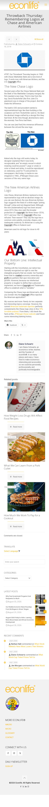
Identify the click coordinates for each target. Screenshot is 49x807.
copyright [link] (21, 212)
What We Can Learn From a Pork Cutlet (22, 467)
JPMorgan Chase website (25, 314)
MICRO (8, 729)
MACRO (8, 724)
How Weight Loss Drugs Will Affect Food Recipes (23, 417)
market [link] (19, 275)
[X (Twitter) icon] (23, 786)
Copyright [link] (12, 82)
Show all (39, 39)
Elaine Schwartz (24, 44)
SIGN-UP (9, 766)
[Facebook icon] (21, 786)
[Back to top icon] (24, 777)
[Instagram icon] (28, 786)
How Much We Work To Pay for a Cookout (22, 517)
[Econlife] (24, 5)
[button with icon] (8, 753)
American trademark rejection (22, 306)
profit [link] (6, 278)
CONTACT (9, 737)
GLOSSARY (10, 733)
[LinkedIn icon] (26, 786)
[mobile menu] (46, 5)
